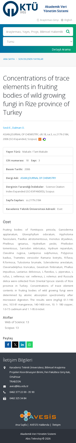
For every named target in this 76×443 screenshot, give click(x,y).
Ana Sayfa (9, 58)
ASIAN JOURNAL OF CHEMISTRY (38, 178)
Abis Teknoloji (34, 438)
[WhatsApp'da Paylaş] (30, 344)
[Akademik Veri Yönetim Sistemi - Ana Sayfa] (21, 9)
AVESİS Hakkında (39, 424)
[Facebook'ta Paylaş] (8, 344)
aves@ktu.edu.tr (19, 386)
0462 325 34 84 (18, 398)
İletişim (56, 424)
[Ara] (68, 31)
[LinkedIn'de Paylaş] (22, 344)
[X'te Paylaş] (15, 344)
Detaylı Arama (61, 49)
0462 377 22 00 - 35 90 (22, 392)
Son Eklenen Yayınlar (30, 58)
